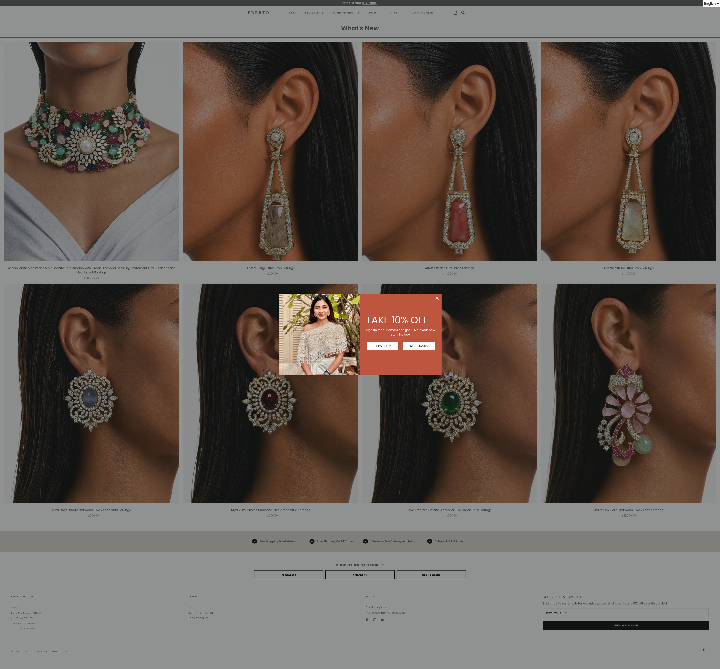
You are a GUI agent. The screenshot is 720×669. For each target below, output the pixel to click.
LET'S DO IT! (382, 346)
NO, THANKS (419, 346)
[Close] (437, 298)
